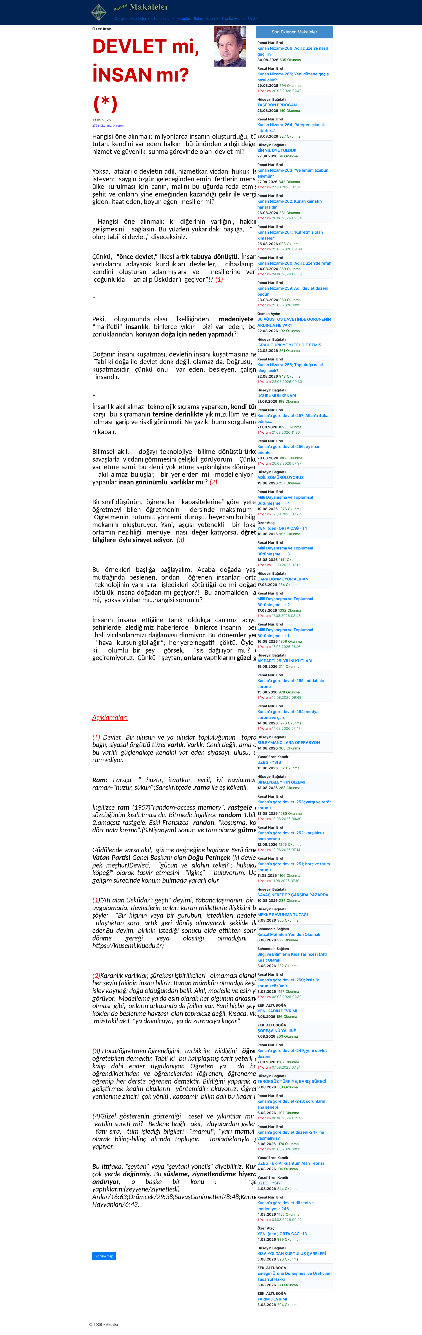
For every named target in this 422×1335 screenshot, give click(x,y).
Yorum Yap (104, 1256)
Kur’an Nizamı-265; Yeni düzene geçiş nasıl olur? (293, 77)
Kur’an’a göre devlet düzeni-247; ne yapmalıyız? (290, 1135)
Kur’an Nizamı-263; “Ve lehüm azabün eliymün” (292, 173)
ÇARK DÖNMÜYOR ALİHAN (282, 579)
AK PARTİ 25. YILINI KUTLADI (284, 660)
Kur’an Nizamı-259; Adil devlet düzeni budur (292, 291)
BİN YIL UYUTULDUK (276, 150)
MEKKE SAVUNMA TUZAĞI (282, 914)
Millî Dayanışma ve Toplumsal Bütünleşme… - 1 (285, 632)
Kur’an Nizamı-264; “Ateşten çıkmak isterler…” (291, 127)
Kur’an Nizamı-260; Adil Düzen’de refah (294, 263)
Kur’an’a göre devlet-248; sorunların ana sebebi (291, 1104)
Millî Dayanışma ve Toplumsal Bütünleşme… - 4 (285, 500)
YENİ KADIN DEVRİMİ (277, 1011)
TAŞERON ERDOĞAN (277, 105)
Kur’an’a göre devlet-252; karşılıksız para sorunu (291, 836)
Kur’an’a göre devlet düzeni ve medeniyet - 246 (285, 1205)
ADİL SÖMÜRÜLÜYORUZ (280, 477)
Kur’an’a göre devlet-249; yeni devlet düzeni (292, 1053)
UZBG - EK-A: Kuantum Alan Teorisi (290, 1163)
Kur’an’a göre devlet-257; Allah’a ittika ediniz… (292, 418)
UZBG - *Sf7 (269, 1183)
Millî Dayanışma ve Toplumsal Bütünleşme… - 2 (285, 602)
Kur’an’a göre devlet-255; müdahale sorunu (290, 683)
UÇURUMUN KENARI (276, 395)
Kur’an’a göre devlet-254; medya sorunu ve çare (287, 714)
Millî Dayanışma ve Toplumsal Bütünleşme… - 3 (285, 551)
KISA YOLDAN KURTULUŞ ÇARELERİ (291, 1253)
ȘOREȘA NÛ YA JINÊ (276, 1030)
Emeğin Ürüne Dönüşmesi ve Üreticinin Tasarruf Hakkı (294, 1276)
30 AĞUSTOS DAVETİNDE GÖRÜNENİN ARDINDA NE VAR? (294, 322)
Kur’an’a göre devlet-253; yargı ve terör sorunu (294, 805)
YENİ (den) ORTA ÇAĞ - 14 (282, 528)
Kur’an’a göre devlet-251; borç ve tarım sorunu (293, 867)
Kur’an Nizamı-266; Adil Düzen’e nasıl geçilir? (292, 51)
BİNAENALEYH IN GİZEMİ (281, 782)
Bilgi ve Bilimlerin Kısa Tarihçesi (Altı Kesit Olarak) (292, 957)
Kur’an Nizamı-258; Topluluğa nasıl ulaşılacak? (290, 367)
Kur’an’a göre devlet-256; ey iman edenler (288, 449)
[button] (121, 18)
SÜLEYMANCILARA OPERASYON (288, 742)
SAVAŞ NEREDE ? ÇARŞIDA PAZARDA (292, 895)
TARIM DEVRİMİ (272, 1299)
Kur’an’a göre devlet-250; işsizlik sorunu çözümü (288, 983)
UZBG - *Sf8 (269, 762)
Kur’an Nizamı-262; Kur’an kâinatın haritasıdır (289, 204)
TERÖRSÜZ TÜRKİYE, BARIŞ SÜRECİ (291, 1081)
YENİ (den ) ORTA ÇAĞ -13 (282, 1233)
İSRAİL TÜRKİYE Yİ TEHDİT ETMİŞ (289, 345)
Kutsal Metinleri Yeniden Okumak (288, 934)
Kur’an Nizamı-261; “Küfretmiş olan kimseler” (290, 235)
